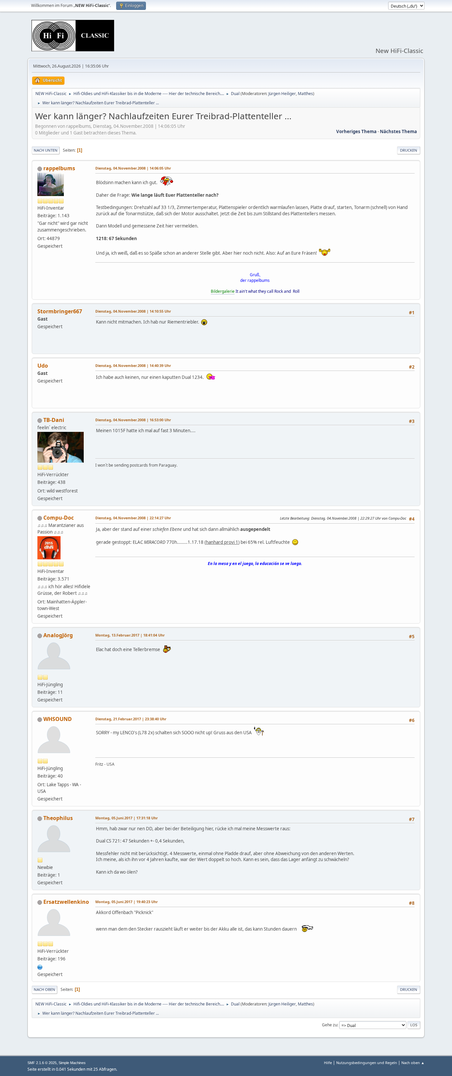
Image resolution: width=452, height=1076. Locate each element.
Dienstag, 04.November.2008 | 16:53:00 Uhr (133, 419)
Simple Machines (72, 1063)
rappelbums (59, 168)
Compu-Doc (58, 517)
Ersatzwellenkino (66, 901)
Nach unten (46, 150)
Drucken (408, 150)
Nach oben (44, 989)
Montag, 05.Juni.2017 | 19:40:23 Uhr (126, 901)
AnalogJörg (58, 635)
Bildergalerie (223, 291)
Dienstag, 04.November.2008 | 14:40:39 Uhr (133, 365)
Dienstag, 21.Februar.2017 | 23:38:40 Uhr (130, 718)
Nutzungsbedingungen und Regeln (366, 1062)
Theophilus (58, 818)
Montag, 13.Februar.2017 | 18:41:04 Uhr (130, 635)
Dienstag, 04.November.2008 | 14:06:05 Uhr (133, 168)
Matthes (305, 93)
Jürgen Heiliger (282, 93)
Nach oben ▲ (413, 1062)
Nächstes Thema (398, 131)
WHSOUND (57, 719)
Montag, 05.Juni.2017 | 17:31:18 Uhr (126, 817)
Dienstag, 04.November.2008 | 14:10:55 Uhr (133, 311)
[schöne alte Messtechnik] (40, 966)
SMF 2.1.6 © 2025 (42, 1063)
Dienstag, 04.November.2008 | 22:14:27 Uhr (133, 517)
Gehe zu (329, 1025)
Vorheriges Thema (356, 131)
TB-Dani (53, 420)
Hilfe (328, 1062)
